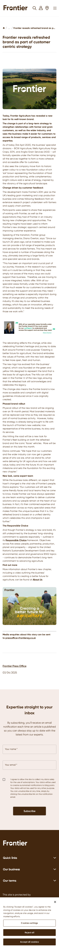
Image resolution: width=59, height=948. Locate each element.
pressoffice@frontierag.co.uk (20, 637)
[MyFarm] (41, 8)
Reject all (29, 932)
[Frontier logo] (29, 843)
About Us (37, 579)
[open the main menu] (55, 8)
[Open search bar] (34, 8)
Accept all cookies (29, 941)
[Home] (4, 28)
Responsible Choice (16, 540)
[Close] (55, 902)
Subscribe (29, 811)
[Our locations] (47, 8)
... (9, 28)
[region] (29, 922)
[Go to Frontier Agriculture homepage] (16, 8)
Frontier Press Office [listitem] (14, 665)
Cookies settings (29, 923)
